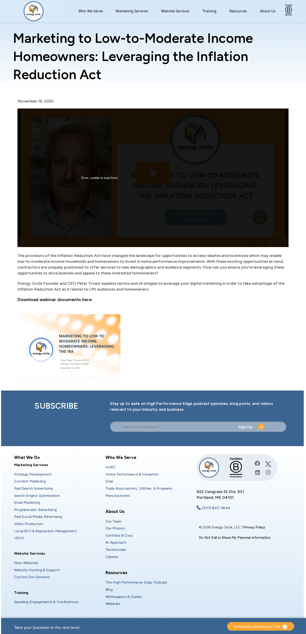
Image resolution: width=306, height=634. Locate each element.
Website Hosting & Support (37, 570)
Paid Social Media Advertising (38, 517)
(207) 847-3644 (216, 508)
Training (209, 11)
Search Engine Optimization (37, 495)
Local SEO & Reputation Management (45, 531)
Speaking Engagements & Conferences (46, 602)
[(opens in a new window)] (257, 463)
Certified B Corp (119, 535)
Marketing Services (132, 11)
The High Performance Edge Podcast (137, 582)
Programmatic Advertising (35, 510)
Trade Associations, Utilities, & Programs (139, 488)
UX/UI (19, 538)
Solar (110, 481)
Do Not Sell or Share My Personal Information (234, 538)
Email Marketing (27, 502)
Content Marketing (30, 481)
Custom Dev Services (32, 577)
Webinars (113, 603)
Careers (112, 557)
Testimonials (116, 549)
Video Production (28, 524)
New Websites (26, 563)
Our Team (114, 521)
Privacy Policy (254, 527)
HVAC (111, 467)
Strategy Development (33, 474)
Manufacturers (118, 495)
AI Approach (116, 542)
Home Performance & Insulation (132, 474)
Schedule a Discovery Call (257, 626)
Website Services (175, 11)
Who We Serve (90, 11)
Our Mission (115, 528)
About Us (268, 11)
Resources (238, 11)
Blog (109, 589)
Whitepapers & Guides (124, 597)
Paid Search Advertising (33, 488)
